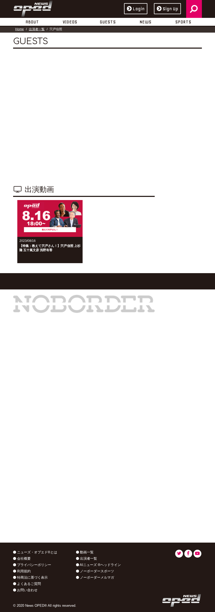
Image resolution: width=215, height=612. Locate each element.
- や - (185, 179)
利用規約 (23, 571)
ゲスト (168, 121)
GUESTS (108, 22)
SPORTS (183, 22)
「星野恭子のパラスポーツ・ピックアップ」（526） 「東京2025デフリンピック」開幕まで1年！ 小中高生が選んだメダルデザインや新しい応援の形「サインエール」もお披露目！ (117, 482)
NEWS (145, 22)
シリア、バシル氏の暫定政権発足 (44, 493)
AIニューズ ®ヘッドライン (100, 565)
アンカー (170, 85)
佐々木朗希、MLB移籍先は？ (40, 455)
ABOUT (32, 22)
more (45, 544)
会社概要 (23, 558)
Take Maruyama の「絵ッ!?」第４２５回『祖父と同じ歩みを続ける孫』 (117, 449)
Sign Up (170, 9)
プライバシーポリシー (33, 565)
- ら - (167, 188)
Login (138, 9)
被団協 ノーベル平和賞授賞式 (41, 510)
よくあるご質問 (28, 584)
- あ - (167, 152)
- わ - (185, 188)
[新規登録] (180, 219)
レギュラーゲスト (177, 112)
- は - (185, 170)
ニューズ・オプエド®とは (36, 552)
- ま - (167, 179)
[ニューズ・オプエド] (33, 7)
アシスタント (174, 94)
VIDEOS (70, 22)
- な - (167, 170)
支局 (187, 121)
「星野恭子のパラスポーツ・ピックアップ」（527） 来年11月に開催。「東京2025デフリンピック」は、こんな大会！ (117, 394)
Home (19, 29)
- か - (185, 152)
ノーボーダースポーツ (96, 571)
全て (166, 131)
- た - (185, 161)
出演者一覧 (37, 29)
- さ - (167, 161)
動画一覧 (86, 552)
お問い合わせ (26, 590)
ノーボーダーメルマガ (96, 577)
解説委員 (170, 103)
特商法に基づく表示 (32, 577)
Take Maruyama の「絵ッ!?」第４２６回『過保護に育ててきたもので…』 (117, 423)
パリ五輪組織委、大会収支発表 (42, 438)
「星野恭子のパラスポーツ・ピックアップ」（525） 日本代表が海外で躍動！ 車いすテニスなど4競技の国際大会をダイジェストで (117, 517)
